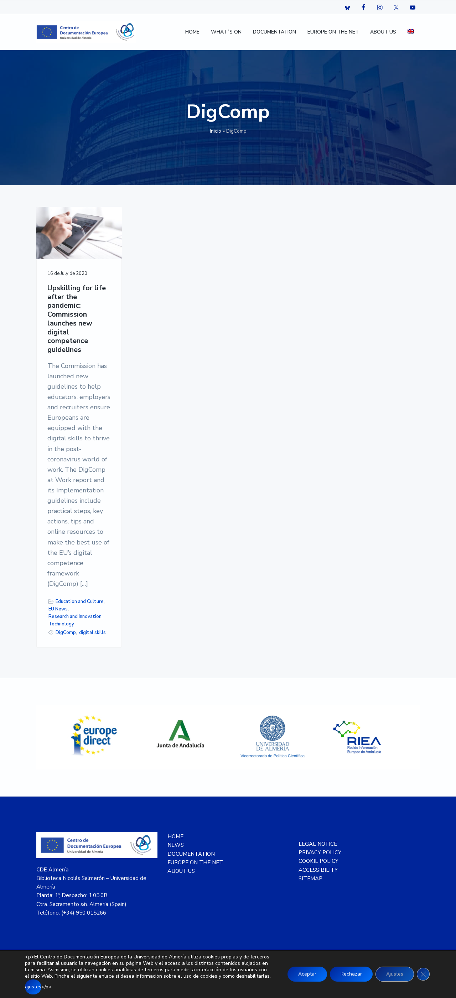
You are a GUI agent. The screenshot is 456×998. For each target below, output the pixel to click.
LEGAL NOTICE (318, 844)
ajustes (33, 986)
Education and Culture (80, 601)
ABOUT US (181, 871)
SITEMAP (310, 878)
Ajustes (394, 974)
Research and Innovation (75, 616)
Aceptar (307, 974)
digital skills (92, 632)
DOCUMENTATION (191, 854)
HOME (175, 836)
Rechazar (351, 974)
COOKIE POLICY (318, 861)
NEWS (175, 845)
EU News (58, 609)
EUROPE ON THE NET (195, 862)
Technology (61, 624)
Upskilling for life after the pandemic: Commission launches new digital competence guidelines (76, 319)
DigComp (66, 632)
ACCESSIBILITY (318, 870)
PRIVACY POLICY (320, 852)
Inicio (215, 131)
